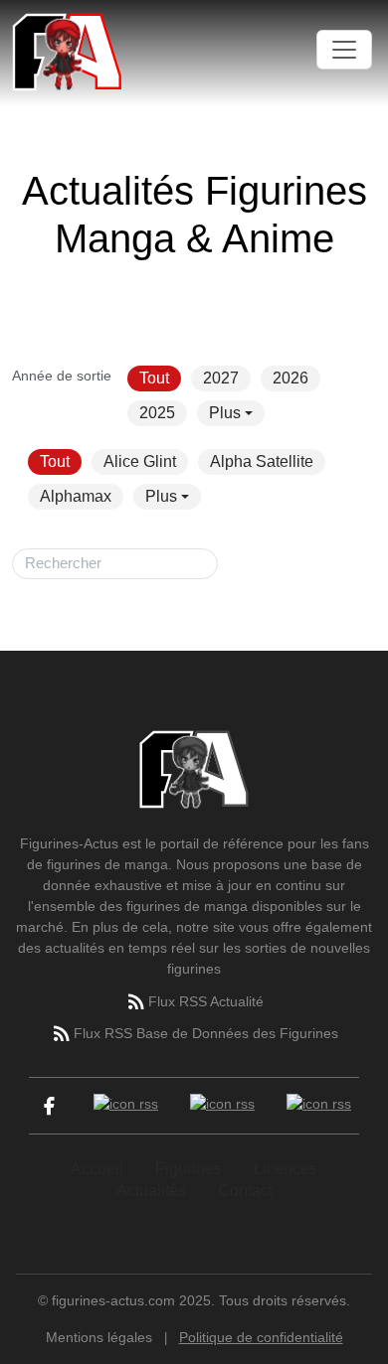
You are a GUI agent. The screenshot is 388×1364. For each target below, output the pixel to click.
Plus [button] (225, 412)
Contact (245, 1190)
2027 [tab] (221, 378)
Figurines (188, 1168)
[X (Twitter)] (126, 1106)
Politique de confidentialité (261, 1337)
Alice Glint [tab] (139, 461)
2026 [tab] (290, 378)
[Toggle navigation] (344, 50)
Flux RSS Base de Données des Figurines (206, 1033)
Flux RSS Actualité (206, 1001)
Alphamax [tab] (75, 496)
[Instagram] (222, 1106)
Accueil (97, 1168)
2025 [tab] (157, 412)
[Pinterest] (319, 1106)
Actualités (151, 1190)
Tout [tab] (154, 378)
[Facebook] (49, 1106)
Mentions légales (99, 1337)
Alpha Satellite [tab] (261, 461)
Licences (285, 1168)
